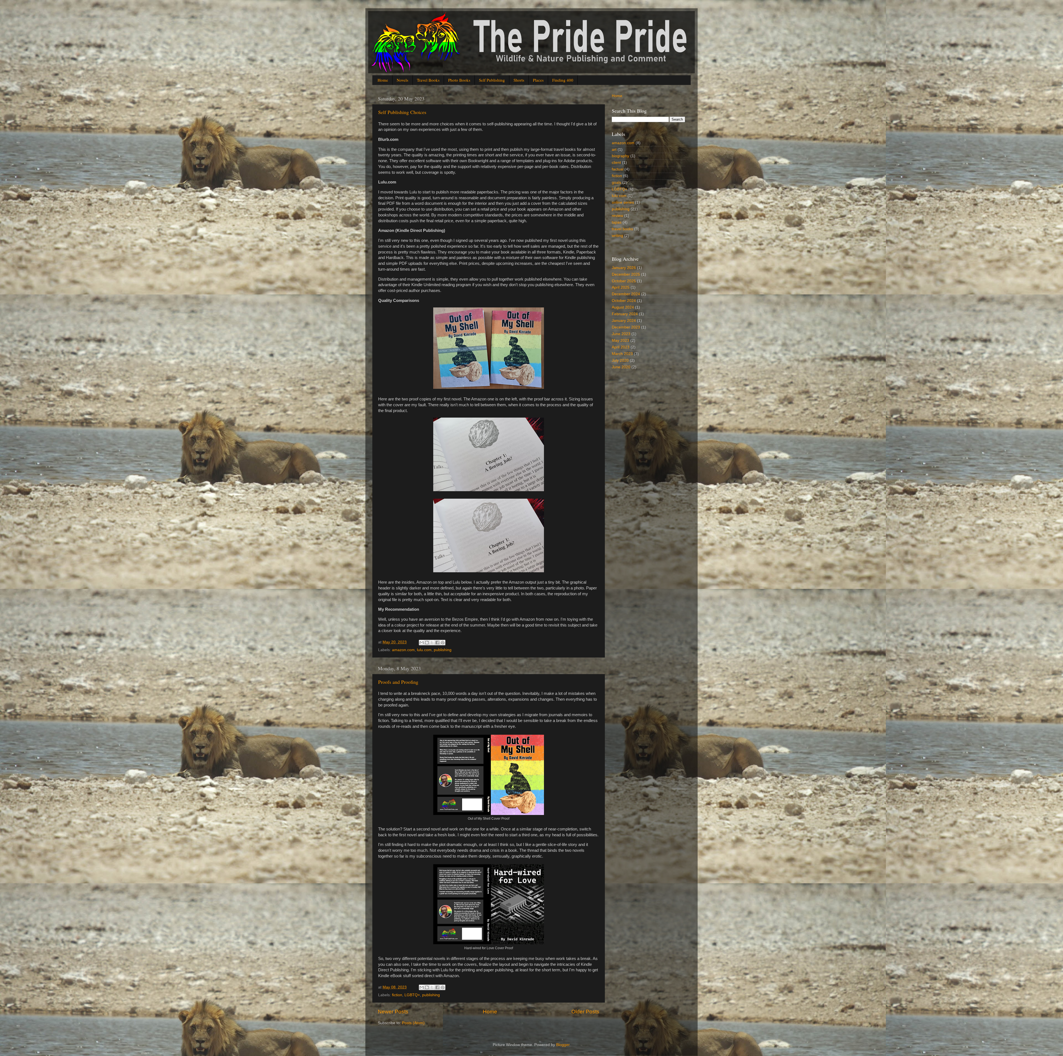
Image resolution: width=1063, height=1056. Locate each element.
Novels (402, 80)
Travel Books (428, 80)
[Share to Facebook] (437, 642)
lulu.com (424, 650)
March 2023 (622, 354)
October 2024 (624, 301)
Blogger (562, 1045)
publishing (442, 650)
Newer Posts (393, 1011)
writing (617, 236)
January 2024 (624, 321)
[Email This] (421, 642)
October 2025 (624, 281)
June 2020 (621, 367)
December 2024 (626, 294)
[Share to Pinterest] (442, 642)
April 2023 (620, 347)
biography (620, 156)
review (617, 216)
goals (616, 182)
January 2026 (624, 268)
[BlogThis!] (427, 642)
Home (383, 80)
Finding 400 (562, 80)
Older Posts (585, 1011)
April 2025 (620, 287)
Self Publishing (492, 80)
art (614, 149)
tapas (616, 222)
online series (623, 202)
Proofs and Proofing (398, 682)
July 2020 (620, 360)
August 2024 (623, 307)
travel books (622, 229)
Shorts (519, 80)
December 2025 (626, 274)
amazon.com (403, 650)
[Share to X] (432, 642)
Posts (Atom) (413, 1023)
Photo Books (459, 80)
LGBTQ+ (412, 995)
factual (617, 169)
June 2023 (621, 334)
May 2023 (620, 340)
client (616, 163)
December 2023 (626, 327)
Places (538, 80)
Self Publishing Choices (402, 112)
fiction (397, 995)
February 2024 (625, 314)
